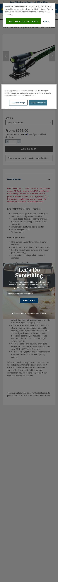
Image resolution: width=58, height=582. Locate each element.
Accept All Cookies (38, 103)
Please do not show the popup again (30, 313)
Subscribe (29, 300)
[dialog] (29, 15)
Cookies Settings (18, 103)
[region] (29, 96)
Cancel (46, 21)
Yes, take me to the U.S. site (23, 21)
